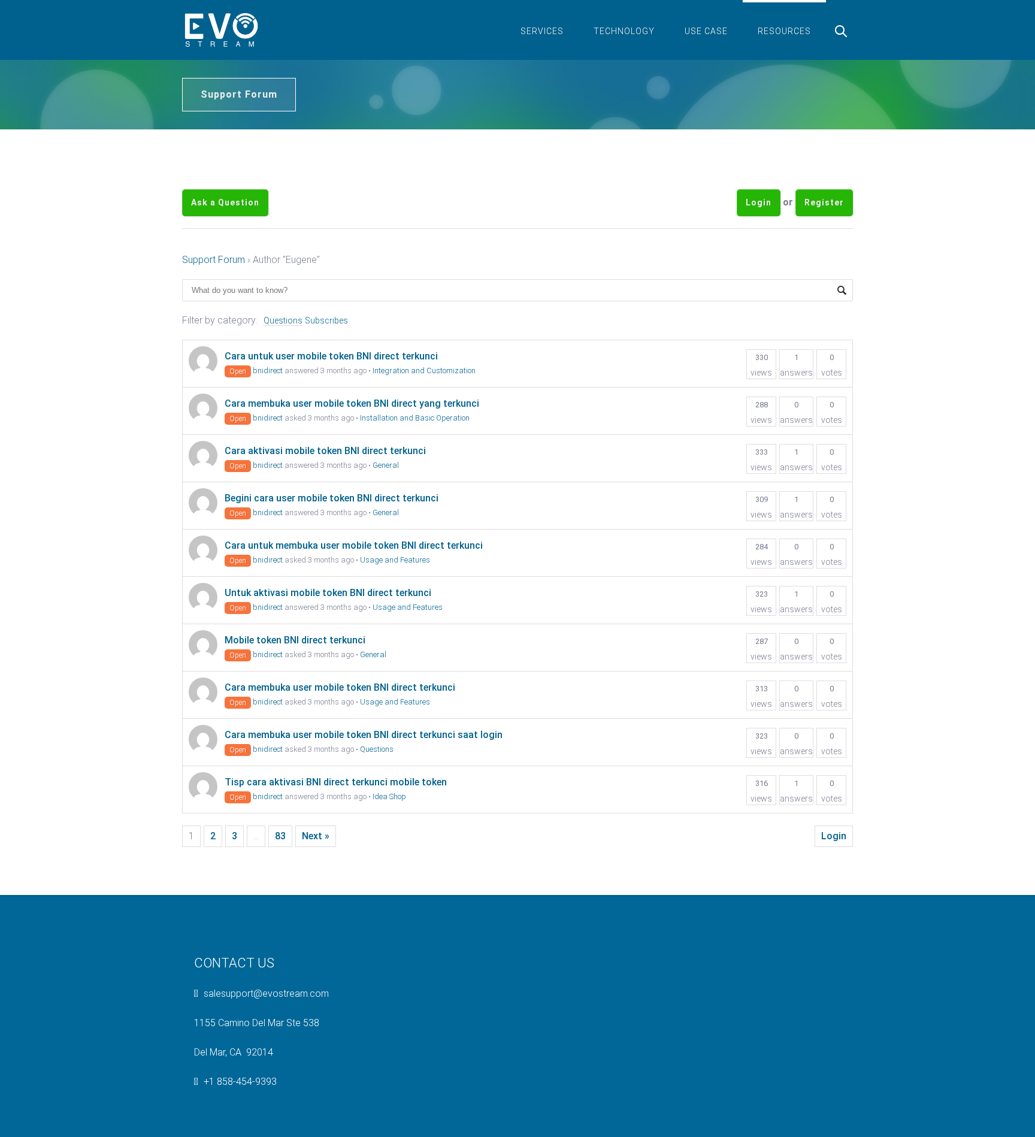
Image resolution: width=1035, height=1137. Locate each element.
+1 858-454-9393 (240, 1081)
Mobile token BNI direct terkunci (295, 640)
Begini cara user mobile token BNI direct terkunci (331, 498)
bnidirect (268, 370)
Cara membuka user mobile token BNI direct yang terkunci (352, 403)
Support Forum (213, 259)
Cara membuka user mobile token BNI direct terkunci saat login (364, 734)
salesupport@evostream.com (266, 993)
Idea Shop (389, 796)
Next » (315, 836)
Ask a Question (225, 202)
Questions (283, 320)
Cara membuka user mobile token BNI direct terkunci (340, 687)
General (386, 465)
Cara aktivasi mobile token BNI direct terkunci (325, 450)
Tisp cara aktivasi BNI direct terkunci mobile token (336, 782)
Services (542, 31)
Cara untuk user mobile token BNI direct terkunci (331, 356)
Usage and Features (395, 559)
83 (280, 836)
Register (824, 202)
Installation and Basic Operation (415, 417)
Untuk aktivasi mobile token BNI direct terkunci (328, 592)
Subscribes (326, 320)
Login (758, 202)
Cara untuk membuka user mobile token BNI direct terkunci (354, 545)
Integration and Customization (424, 370)
